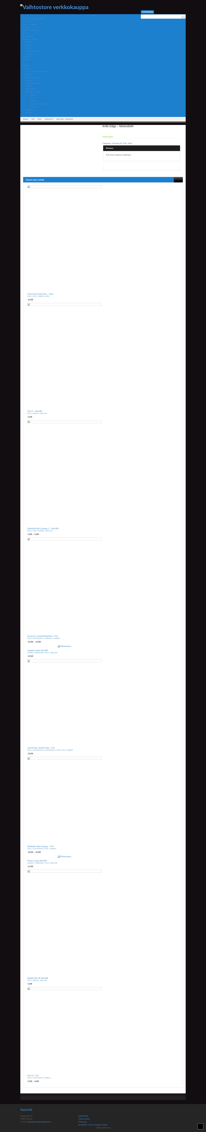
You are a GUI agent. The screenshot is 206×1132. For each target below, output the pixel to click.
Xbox (47, 296)
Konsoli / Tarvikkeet (35, 652)
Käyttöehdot (83, 1116)
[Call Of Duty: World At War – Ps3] (64, 702)
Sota (34, 296)
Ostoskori (29, 110)
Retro (39, 119)
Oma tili (28, 113)
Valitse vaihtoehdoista (98, 523)
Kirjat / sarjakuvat (32, 77)
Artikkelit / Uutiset (32, 92)
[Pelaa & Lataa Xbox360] (64, 856)
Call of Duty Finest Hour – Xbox (40, 294)
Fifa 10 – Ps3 (32, 1076)
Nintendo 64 (49, 119)
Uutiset (33, 95)
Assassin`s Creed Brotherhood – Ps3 (42, 636)
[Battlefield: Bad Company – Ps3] (64, 800)
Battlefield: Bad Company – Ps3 (40, 846)
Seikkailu (48, 638)
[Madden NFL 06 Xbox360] (64, 922)
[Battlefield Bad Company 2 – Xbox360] (64, 472)
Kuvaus (109, 148)
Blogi (32, 98)
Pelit (33, 119)
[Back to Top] (200, 1126)
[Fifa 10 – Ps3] (64, 1030)
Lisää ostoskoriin (98, 288)
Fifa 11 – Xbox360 (34, 411)
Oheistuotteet (30, 89)
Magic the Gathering (33, 83)
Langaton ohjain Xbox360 (37, 650)
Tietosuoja (82, 1122)
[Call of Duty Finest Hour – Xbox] (64, 238)
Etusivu (28, 68)
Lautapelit (29, 80)
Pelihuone (34, 107)
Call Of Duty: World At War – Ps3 (41, 748)
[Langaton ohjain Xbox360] (64, 646)
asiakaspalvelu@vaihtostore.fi (39, 1122)
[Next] (181, 180)
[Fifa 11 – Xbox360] (64, 355)
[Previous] (176, 180)
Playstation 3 (38, 638)
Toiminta (41, 296)
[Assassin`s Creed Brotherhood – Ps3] (64, 585)
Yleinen (33, 101)
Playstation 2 (38, 750)
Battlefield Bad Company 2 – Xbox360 (42, 529)
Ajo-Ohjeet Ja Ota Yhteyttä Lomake (92, 1125)
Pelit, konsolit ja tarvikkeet (36, 71)
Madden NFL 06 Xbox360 (37, 978)
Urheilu (36, 413)
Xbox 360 (43, 413)
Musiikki (28, 86)
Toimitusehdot (84, 1119)
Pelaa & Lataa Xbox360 (37, 861)
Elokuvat (28, 74)
